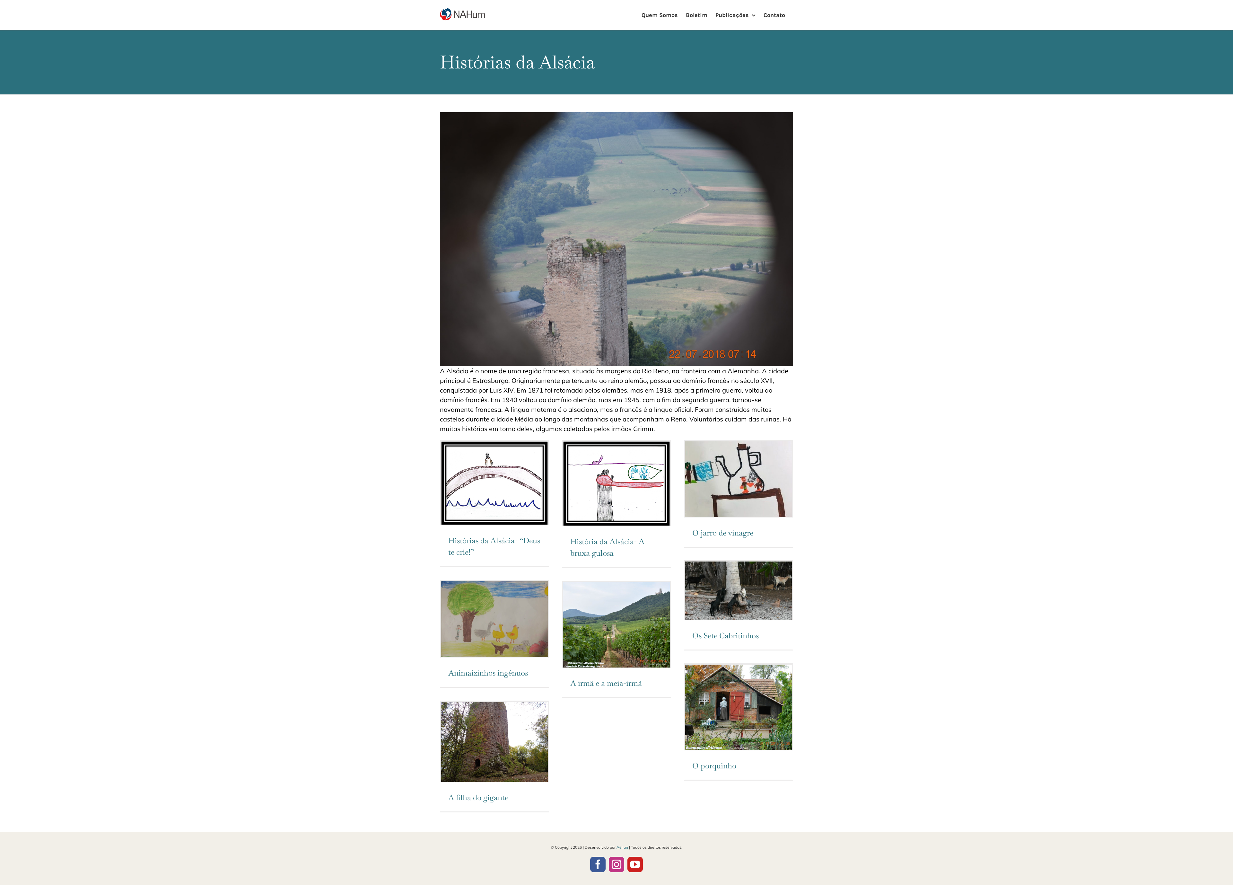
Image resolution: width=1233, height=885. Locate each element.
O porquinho (714, 766)
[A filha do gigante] (494, 742)
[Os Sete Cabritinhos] (738, 591)
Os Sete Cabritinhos (725, 636)
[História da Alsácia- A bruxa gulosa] (616, 483)
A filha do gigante (478, 797)
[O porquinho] (738, 707)
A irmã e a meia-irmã (606, 683)
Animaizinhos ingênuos (488, 673)
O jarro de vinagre (722, 533)
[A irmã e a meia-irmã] (616, 625)
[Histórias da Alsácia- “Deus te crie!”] (494, 483)
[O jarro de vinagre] (738, 479)
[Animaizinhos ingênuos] (494, 619)
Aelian (622, 847)
